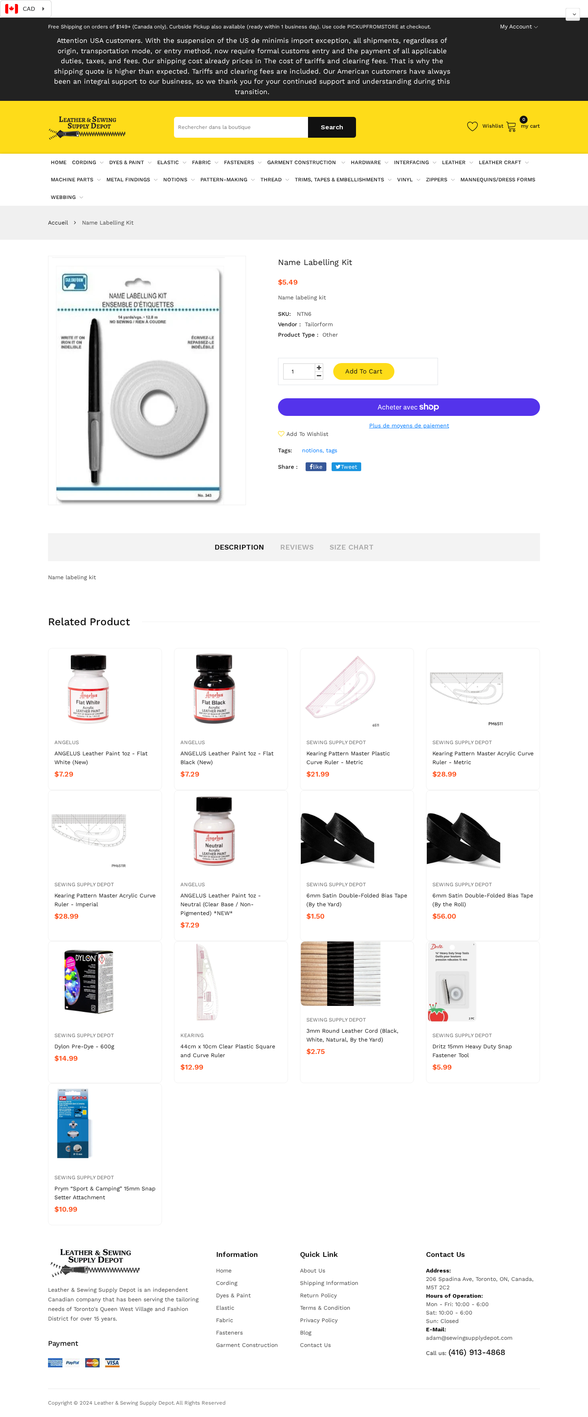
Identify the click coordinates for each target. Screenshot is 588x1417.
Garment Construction (302, 162)
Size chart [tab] (352, 547)
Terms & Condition (325, 1308)
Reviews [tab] (297, 547)
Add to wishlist (307, 434)
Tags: (285, 450)
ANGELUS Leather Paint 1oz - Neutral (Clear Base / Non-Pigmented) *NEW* (220, 904)
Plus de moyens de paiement (409, 425)
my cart (530, 124)
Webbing (63, 197)
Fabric (201, 162)
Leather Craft (500, 162)
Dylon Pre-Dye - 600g (84, 1046)
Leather (454, 162)
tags (331, 450)
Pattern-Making (223, 180)
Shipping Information (329, 1283)
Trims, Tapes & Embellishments (339, 180)
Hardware (366, 162)
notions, (313, 450)
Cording (84, 162)
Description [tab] (239, 547)
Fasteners (239, 162)
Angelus (66, 742)
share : (288, 467)
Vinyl (405, 180)
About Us (312, 1270)
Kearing (192, 1035)
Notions (175, 180)
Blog (305, 1332)
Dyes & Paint (126, 162)
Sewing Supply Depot (336, 742)
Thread (271, 180)
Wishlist (493, 126)
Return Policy (318, 1295)
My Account (516, 26)
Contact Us (315, 1345)
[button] (573, 14)
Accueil (58, 222)
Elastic (168, 162)
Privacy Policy (319, 1320)
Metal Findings (128, 180)
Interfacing (411, 162)
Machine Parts (72, 180)
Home (224, 1270)
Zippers (436, 180)
